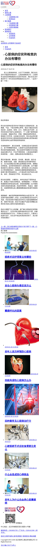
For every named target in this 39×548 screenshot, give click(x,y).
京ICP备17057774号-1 (8, 545)
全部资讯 (12, 33)
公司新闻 (12, 35)
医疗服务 (8, 21)
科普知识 (12, 19)
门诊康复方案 (13, 23)
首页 (6, 10)
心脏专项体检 (13, 27)
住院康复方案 (13, 25)
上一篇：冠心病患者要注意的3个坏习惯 (15, 226)
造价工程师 (5, 536)
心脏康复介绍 (13, 17)
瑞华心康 (8, 13)
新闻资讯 (8, 31)
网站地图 (33, 536)
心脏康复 (8, 15)
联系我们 (8, 29)
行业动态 (12, 38)
